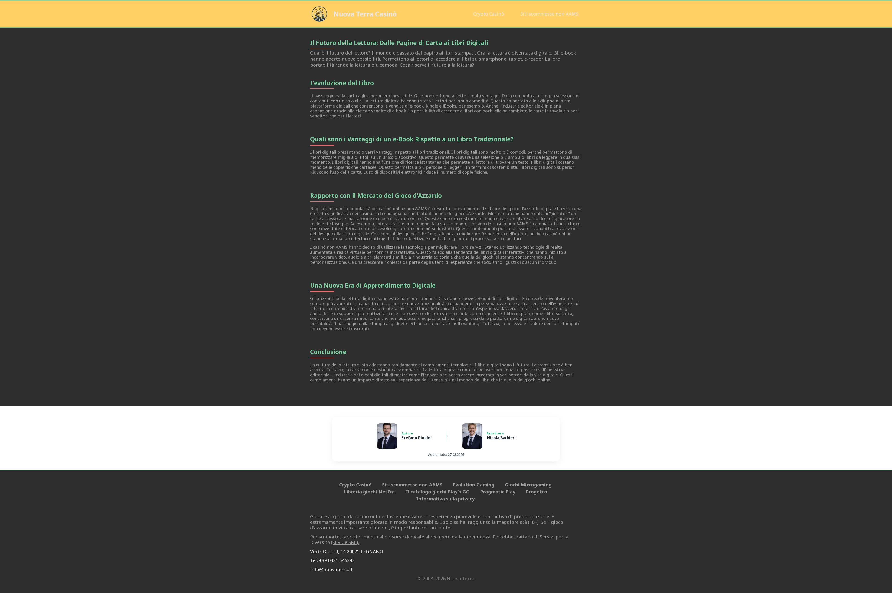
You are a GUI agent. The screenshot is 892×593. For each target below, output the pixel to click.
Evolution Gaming (474, 484)
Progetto (536, 491)
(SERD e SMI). (345, 542)
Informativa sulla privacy (445, 498)
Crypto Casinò (488, 14)
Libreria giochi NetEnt (369, 491)
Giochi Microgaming (528, 484)
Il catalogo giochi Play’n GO (438, 491)
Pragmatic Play (497, 491)
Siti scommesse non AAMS (549, 14)
